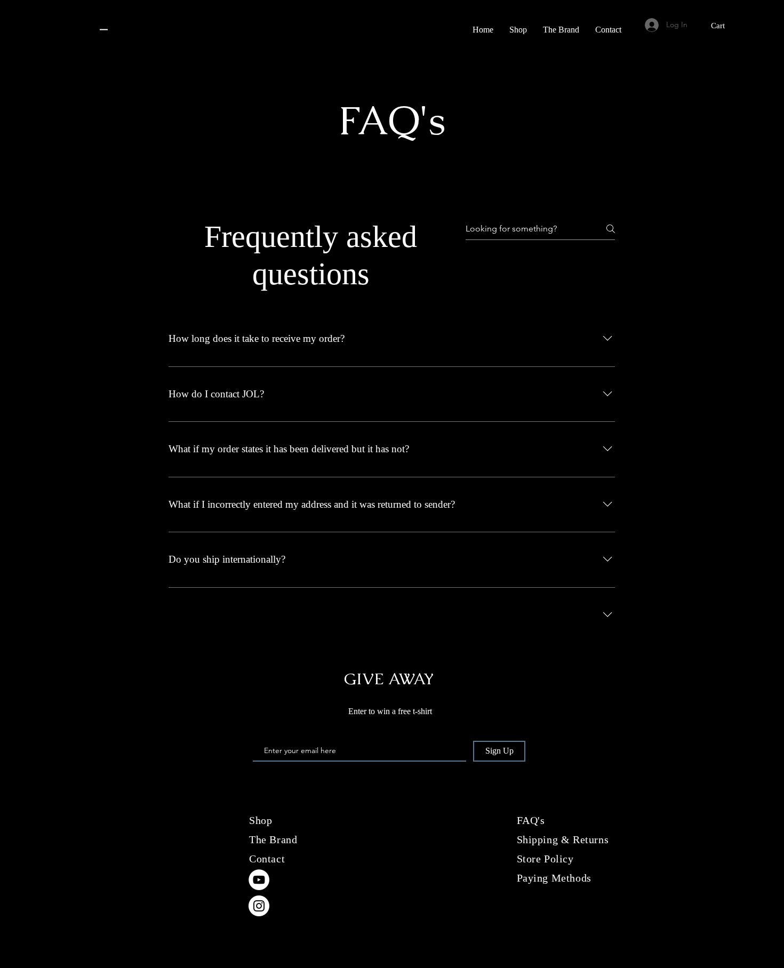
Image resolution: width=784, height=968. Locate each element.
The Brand (273, 839)
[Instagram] (259, 905)
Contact (267, 859)
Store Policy (545, 859)
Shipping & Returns (563, 839)
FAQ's (531, 820)
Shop (260, 820)
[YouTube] (259, 879)
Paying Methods (556, 878)
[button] (724, 25)
